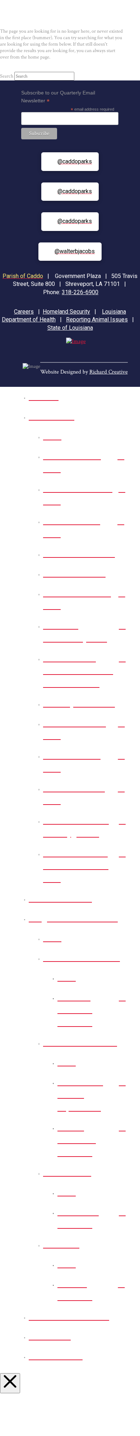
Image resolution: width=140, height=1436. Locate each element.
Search (6, 76)
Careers (24, 311)
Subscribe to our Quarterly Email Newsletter (58, 97)
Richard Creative (108, 372)
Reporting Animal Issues (97, 319)
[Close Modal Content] (10, 1383)
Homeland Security (66, 311)
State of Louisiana (70, 327)
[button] (60, 16)
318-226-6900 (80, 292)
